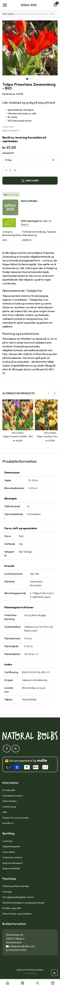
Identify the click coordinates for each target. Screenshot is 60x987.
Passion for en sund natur (15, 817)
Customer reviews (12, 857)
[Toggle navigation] (4, 5)
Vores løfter (8, 851)
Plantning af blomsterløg (15, 886)
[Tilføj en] (14, 170)
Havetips (7, 891)
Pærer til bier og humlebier (17, 913)
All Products (8, 13)
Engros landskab (11, 868)
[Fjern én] (6, 170)
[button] (5, 47)
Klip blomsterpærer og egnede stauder (23, 902)
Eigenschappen (10, 130)
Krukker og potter (11, 908)
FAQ (4, 812)
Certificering (9, 806)
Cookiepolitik (30, 973)
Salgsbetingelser (11, 846)
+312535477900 (17, 950)
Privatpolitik (8, 790)
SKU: (4, 240)
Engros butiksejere (12, 862)
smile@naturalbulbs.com (21, 946)
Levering (7, 840)
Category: (7, 231)
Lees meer (8, 126)
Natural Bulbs (9, 801)
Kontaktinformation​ (12, 795)
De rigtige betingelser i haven (18, 897)
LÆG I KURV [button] (32, 180)
